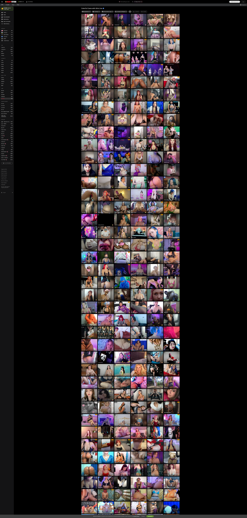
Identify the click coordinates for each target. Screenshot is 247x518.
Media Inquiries (4, 175)
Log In (243, 1)
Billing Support (4, 171)
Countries (96, 11)
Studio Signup (4, 182)
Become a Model (4, 180)
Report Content (4, 173)
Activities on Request (121, 11)
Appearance (86, 11)
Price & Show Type (107, 11)
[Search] (133, 2)
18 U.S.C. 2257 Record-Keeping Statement (5, 187)
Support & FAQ (4, 169)
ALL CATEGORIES (8, 163)
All (129, 11)
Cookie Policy (136, 516)
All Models (3, 184)
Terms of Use (3, 178)
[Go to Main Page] (10, 1)
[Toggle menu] (2, 1)
